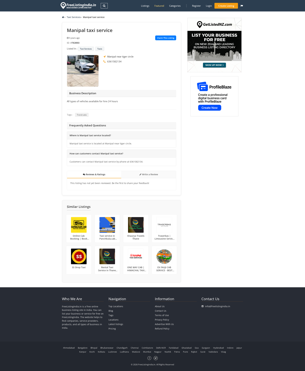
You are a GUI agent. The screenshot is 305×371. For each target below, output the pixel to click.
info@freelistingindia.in (217, 306)
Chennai (135, 347)
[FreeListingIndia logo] (79, 5)
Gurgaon (206, 347)
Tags (110, 315)
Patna (177, 351)
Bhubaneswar (106, 347)
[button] (241, 6)
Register (196, 5)
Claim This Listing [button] (165, 37)
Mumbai (147, 351)
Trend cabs (82, 114)
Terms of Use (162, 315)
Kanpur (82, 351)
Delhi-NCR (161, 347)
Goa (197, 347)
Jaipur (239, 347)
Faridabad (173, 347)
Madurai (136, 351)
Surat (202, 351)
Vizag (223, 351)
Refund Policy (162, 328)
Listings (145, 5)
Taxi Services (74, 17)
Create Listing (226, 5)
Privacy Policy (162, 319)
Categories (175, 5)
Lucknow (112, 351)
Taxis (99, 48)
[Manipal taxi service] (83, 70)
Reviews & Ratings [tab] (95, 174)
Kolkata (101, 351)
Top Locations (115, 306)
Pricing (112, 328)
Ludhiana (124, 351)
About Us (160, 306)
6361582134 (114, 61)
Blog (110, 310)
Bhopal (94, 347)
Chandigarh (122, 347)
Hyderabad (218, 347)
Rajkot (194, 351)
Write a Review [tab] (149, 174)
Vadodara (213, 351)
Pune (185, 351)
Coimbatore (147, 347)
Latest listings (115, 324)
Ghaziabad (187, 347)
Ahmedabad (69, 347)
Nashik (168, 351)
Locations (113, 319)
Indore (230, 347)
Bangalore (82, 347)
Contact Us (160, 310)
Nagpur (157, 351)
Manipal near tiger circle (120, 56)
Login (209, 5)
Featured (159, 5)
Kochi (92, 351)
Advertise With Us (164, 324)
